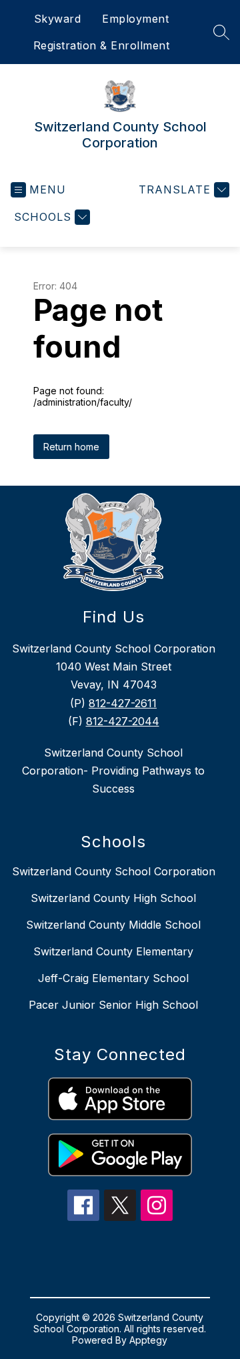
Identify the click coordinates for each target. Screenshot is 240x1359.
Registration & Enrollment (101, 45)
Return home (71, 446)
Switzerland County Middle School (113, 924)
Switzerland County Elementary (113, 951)
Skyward (57, 18)
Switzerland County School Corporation (113, 871)
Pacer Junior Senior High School (113, 1004)
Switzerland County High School (113, 898)
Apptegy (148, 1340)
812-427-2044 (122, 721)
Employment (135, 18)
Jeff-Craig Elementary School (113, 978)
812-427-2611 (123, 703)
